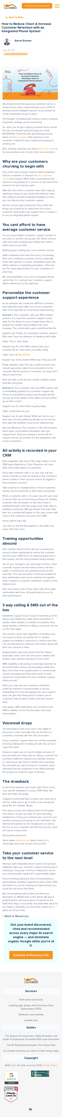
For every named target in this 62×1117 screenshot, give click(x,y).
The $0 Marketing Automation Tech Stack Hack (31, 1045)
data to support (20, 137)
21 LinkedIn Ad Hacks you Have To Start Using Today (31, 1050)
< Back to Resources (15, 916)
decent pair (23, 840)
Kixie (17, 280)
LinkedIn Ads (31, 1020)
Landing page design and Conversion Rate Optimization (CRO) (31, 1007)
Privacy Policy (50, 1065)
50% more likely (47, 148)
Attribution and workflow (31, 1014)
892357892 (24, 355)
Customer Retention (16, 53)
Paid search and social (31, 999)
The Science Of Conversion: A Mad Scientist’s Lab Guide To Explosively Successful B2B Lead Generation (31, 1038)
